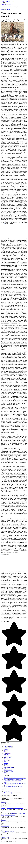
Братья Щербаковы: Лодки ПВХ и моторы (12, 808)
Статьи (5, 768)
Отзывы (6, 758)
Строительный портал (6, 4)
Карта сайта (7, 791)
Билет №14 (3, 802)
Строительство (8, 770)
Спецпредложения (9, 767)
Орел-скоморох (5, 826)
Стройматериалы (8, 771)
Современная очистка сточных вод (13, 786)
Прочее (6, 763)
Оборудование (7, 756)
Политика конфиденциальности (12, 793)
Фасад (5, 772)
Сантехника (7, 765)
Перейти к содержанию (7, 1)
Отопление (7, 760)
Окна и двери (7, 757)
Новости (6, 754)
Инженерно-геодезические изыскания (14, 779)
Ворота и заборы (8, 747)
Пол (5, 761)
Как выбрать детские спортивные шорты (15, 778)
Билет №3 (3, 820)
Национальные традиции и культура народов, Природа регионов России (13, 814)
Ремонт (6, 764)
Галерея (6, 749)
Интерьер (6, 750)
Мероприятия (7, 753)
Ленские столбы (5, 837)
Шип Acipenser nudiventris (7, 831)
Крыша (6, 752)
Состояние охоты (5, 797)
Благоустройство (8, 746)
